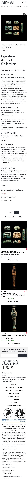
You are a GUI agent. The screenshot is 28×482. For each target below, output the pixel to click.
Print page (8, 200)
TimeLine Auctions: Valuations (14, 390)
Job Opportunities (14, 399)
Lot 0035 (3, 333)
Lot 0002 (4, 249)
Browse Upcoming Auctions (8, 470)
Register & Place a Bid (7, 472)
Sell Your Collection (6, 473)
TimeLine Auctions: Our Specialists (14, 387)
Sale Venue (14, 402)
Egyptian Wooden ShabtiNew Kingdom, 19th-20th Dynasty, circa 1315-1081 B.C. (13, 295)
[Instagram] (7, 367)
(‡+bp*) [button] (17, 254)
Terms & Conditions (14, 396)
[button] (24, 14)
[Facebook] (3, 367)
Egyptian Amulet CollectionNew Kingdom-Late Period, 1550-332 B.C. (13, 252)
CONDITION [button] (4, 140)
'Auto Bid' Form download (14, 405)
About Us (14, 384)
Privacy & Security (14, 393)
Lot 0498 (4, 291)
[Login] (23, 2)
